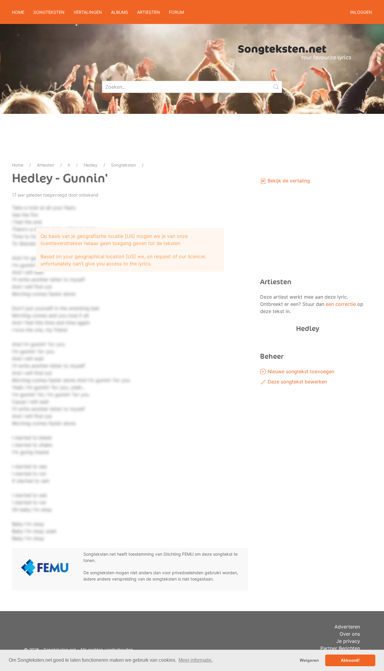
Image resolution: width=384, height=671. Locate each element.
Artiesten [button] (148, 12)
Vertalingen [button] (88, 12)
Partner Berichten (340, 648)
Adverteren (347, 627)
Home (18, 12)
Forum (176, 12)
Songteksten (123, 164)
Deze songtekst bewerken (296, 382)
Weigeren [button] (309, 660)
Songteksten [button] (48, 12)
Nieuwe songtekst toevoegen (300, 371)
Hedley (91, 164)
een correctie (341, 304)
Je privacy (348, 641)
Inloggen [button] (361, 12)
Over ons (350, 634)
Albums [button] (119, 12)
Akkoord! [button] (350, 660)
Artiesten (45, 164)
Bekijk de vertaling (288, 181)
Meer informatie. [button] (195, 660)
